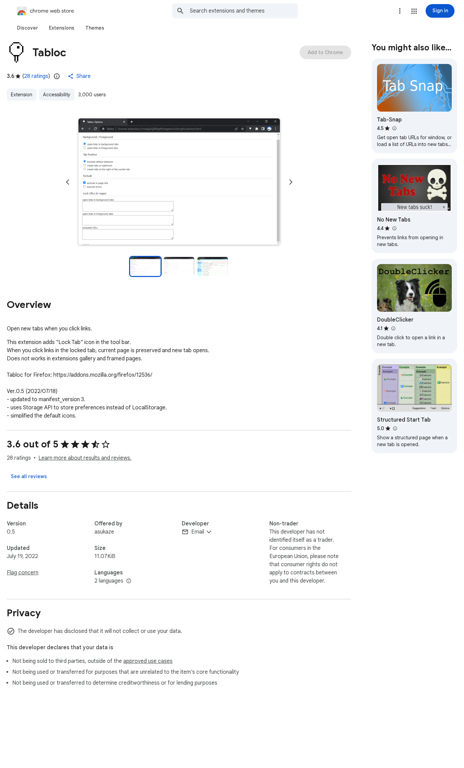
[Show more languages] (129, 581)
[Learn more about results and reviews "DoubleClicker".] (393, 328)
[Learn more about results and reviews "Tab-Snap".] (394, 128)
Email (197, 531)
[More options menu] (400, 11)
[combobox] (244, 11)
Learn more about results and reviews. (84, 458)
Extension (21, 95)
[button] (414, 11)
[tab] (27, 28)
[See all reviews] (29, 476)
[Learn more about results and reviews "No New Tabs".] (394, 228)
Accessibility (56, 95)
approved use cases (148, 661)
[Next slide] (291, 182)
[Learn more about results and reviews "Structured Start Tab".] (395, 428)
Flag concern (22, 572)
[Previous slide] (67, 182)
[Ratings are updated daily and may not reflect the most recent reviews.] (57, 76)
